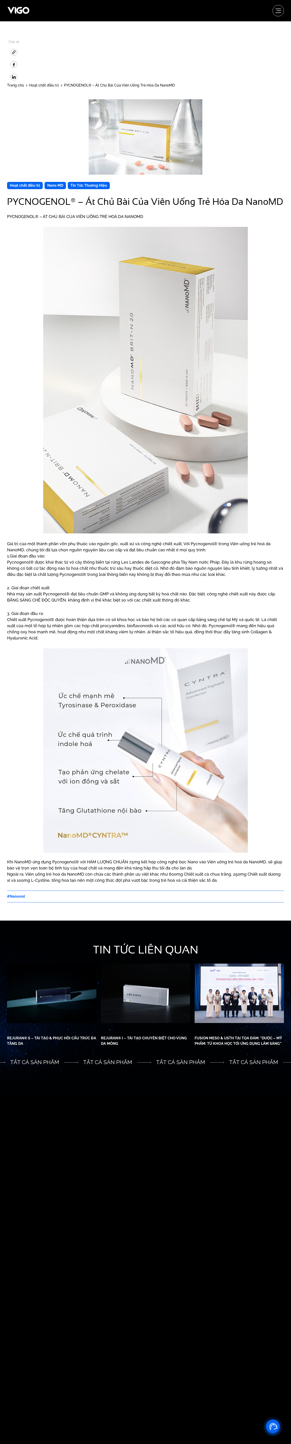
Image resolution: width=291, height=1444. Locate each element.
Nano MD (55, 185)
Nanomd (17, 896)
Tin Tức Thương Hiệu (88, 185)
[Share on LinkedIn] (13, 77)
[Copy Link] (13, 52)
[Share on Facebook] (13, 64)
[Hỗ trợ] (273, 1426)
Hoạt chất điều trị (25, 185)
